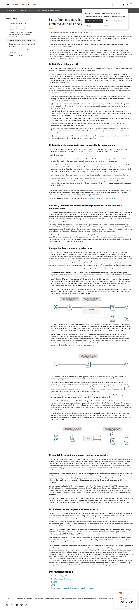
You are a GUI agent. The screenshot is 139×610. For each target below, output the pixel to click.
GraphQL (54, 582)
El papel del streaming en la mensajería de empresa (22, 45)
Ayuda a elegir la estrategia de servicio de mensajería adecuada (72, 588)
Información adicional (16, 55)
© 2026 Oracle (9, 598)
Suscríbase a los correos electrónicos (87, 598)
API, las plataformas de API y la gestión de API (100, 198)
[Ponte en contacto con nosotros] (131, 4)
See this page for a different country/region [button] (97, 26)
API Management (42, 10)
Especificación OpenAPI (59, 576)
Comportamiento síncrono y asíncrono (22, 40)
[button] (8, 4)
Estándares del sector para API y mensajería (19, 51)
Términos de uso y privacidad (24, 598)
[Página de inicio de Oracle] (17, 4)
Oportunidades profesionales (68, 598)
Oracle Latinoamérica (12, 10)
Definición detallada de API (18, 23)
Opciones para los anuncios (52, 598)
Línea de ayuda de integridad (105, 598)
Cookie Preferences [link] (38, 598)
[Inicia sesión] (127, 4)
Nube (22, 10)
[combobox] (69, 4)
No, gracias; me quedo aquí (114, 21)
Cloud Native (30, 10)
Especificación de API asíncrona (62, 579)
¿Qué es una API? (55, 10)
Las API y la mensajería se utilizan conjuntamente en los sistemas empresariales (20, 34)
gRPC (53, 585)
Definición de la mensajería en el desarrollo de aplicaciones (20, 28)
